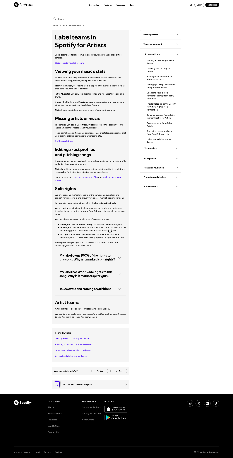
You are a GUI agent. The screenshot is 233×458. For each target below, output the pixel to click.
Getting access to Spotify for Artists (72, 338)
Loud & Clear (54, 425)
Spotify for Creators (91, 413)
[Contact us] (125, 384)
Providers (52, 419)
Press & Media (55, 413)
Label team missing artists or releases (73, 350)
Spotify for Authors (91, 407)
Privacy (47, 452)
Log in (199, 5)
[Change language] (191, 5)
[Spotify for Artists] (24, 5)
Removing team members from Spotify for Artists (159, 133)
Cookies (58, 452)
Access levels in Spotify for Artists (71, 356)
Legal (37, 452)
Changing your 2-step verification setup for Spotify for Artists (160, 95)
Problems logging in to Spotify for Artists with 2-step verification (161, 106)
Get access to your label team (69, 62)
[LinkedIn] (207, 403)
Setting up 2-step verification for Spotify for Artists (161, 86)
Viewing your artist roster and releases (73, 344)
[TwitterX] (199, 403)
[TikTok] (216, 403)
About (51, 407)
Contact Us (53, 432)
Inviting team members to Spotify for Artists (159, 78)
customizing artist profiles (85, 177)
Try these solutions (64, 140)
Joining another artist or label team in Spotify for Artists (161, 116)
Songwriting (88, 419)
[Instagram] (190, 403)
